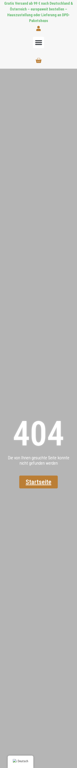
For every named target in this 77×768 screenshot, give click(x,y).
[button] (38, 42)
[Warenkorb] (38, 61)
